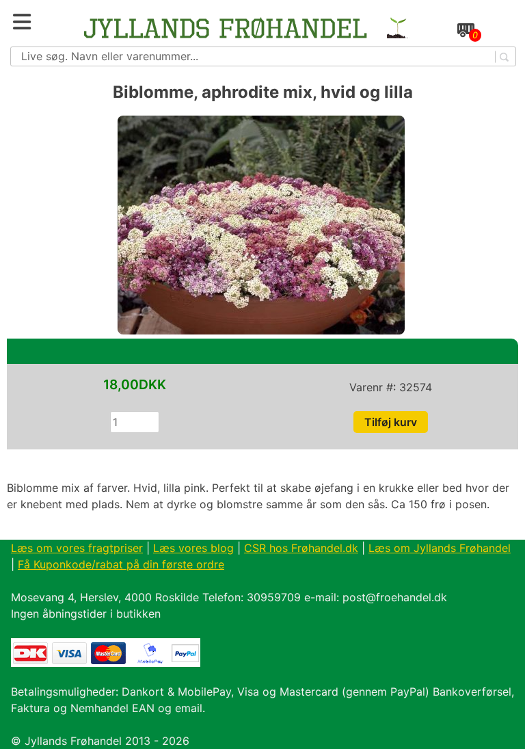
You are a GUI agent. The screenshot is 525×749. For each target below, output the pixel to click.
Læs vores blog (193, 548)
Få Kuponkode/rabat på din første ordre (121, 564)
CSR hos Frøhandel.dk (301, 548)
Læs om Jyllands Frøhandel (439, 548)
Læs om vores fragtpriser (77, 548)
